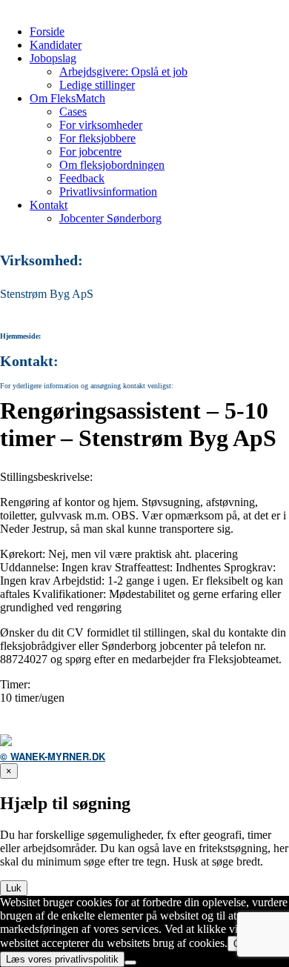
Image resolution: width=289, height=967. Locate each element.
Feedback (81, 178)
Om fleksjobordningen (112, 165)
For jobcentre (90, 151)
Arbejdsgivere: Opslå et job (123, 71)
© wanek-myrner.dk (52, 756)
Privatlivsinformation (108, 191)
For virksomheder (100, 125)
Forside (47, 31)
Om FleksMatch (67, 98)
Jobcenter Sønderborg (110, 218)
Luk (13, 888)
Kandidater (56, 45)
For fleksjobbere (97, 138)
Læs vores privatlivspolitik (62, 959)
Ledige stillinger (97, 85)
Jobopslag (53, 58)
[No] (130, 962)
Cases (73, 111)
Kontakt (48, 205)
